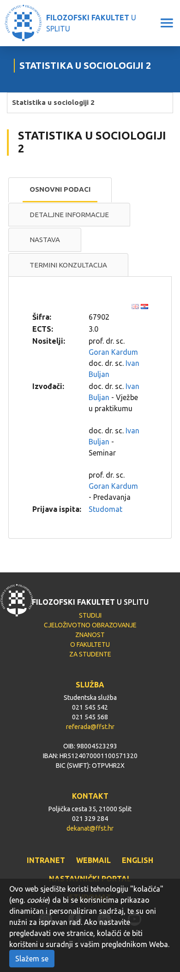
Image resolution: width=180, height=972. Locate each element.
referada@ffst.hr (90, 726)
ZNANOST (90, 634)
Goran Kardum (113, 352)
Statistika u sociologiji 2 (53, 102)
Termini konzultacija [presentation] (68, 265)
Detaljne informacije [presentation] (69, 215)
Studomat (105, 509)
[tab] (60, 189)
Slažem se (31, 958)
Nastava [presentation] (45, 239)
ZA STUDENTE (90, 654)
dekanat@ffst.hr (90, 828)
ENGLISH (137, 860)
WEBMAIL (93, 860)
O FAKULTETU (90, 644)
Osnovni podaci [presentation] (60, 189)
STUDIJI (90, 615)
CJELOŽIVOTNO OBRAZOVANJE (90, 625)
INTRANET (46, 860)
